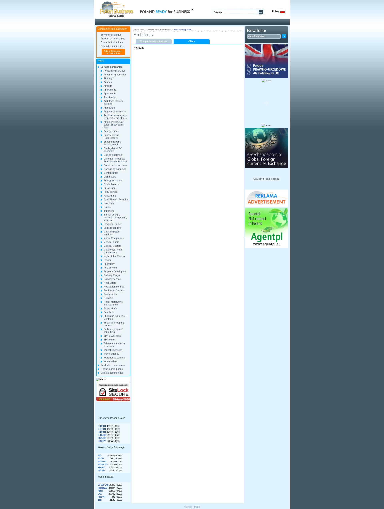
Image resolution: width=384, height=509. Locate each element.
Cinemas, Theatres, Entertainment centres (115, 160)
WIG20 (100, 458)
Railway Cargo (112, 275)
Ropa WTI (102, 497)
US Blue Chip (103, 485)
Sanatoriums (110, 308)
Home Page (139, 29)
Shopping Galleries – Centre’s (115, 317)
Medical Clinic (111, 242)
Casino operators (113, 155)
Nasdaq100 (102, 488)
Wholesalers (110, 361)
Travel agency (111, 353)
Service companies (111, 34)
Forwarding (110, 195)
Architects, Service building (114, 102)
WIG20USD (102, 464)
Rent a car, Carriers (114, 290)
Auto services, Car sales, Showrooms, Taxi (114, 125)
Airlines (108, 82)
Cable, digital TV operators (113, 150)
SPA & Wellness (112, 335)
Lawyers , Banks (112, 224)
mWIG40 (101, 467)
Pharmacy (109, 263)
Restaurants (110, 294)
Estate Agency (111, 184)
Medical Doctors (112, 246)
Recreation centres (114, 286)
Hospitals (109, 203)
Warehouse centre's (114, 357)
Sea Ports (109, 312)
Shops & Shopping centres (114, 324)
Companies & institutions (153, 41)
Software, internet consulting (113, 330)
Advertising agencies (115, 74)
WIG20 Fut (102, 461)
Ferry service (111, 192)
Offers (191, 41)
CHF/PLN (102, 429)
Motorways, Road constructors (113, 251)
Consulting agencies (115, 169)
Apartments (110, 89)
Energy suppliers (113, 180)
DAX (99, 494)
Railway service (112, 279)
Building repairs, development (112, 143)
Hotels (107, 207)
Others (107, 260)
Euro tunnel (110, 188)
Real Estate (110, 282)
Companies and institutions (159, 29)
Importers (109, 211)
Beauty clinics (111, 131)
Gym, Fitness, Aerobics (116, 199)
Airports (108, 86)
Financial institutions (112, 42)
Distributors (110, 176)
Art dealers (109, 107)
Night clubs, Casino (114, 256)
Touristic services (113, 350)
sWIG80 (101, 470)
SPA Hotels (110, 339)
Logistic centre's (112, 228)
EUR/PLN (102, 426)
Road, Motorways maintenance (113, 303)
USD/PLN (102, 432)
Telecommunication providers (114, 345)
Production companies (113, 38)
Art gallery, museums (115, 111)
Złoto (99, 500)
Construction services (115, 165)
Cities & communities (112, 46)
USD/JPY (101, 441)
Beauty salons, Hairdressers (112, 136)
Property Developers (115, 271)
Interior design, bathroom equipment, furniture (115, 217)
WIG (99, 455)
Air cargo (108, 78)
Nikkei (100, 491)
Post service (110, 267)
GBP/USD (102, 438)
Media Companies (114, 238)
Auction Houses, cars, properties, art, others (115, 117)
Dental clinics (111, 173)
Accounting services (114, 70)
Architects (110, 97)
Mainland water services (112, 233)
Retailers (108, 298)
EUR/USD (102, 435)
